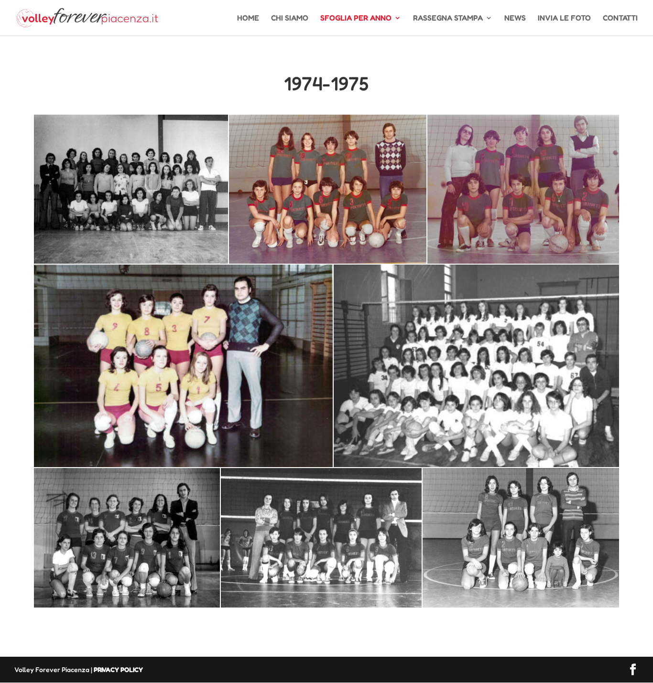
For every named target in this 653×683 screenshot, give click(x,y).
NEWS (515, 18)
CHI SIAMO (289, 18)
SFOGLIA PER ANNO (356, 18)
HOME (248, 18)
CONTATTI (620, 18)
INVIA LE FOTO (564, 18)
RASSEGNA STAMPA (448, 18)
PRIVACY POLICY (118, 669)
